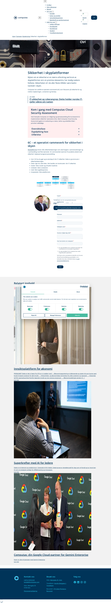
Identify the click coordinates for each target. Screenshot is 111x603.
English (85, 24)
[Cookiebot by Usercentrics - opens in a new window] (81, 287)
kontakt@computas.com (31, 582)
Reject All (33, 315)
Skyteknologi (26, 36)
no (81, 10)
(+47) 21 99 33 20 (29, 580)
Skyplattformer (32, 150)
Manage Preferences (55, 315)
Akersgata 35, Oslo (56, 580)
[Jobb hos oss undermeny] (56, 22)
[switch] (47, 309)
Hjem (14, 36)
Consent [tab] (33, 292)
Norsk (84, 18)
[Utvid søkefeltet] (94, 18)
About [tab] (78, 292)
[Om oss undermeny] (53, 11)
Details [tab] (55, 292)
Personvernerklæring (30, 591)
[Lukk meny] (45, 1)
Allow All (77, 315)
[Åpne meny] (39, 17)
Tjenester (19, 36)
